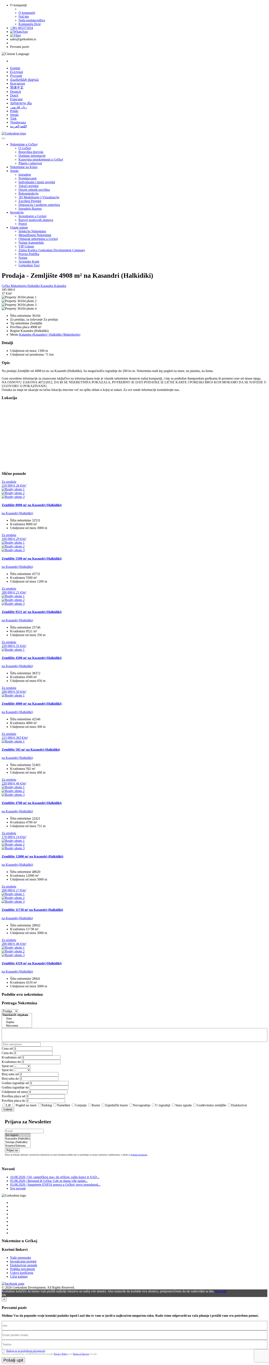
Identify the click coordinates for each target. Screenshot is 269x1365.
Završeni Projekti (29, 201)
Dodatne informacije (32, 155)
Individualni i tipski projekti (36, 182)
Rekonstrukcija (28, 193)
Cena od (7, 1048)
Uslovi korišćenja (21, 1273)
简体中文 (17, 87)
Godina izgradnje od (15, 1083)
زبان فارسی (18, 107)
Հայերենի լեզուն (24, 79)
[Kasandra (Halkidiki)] (17, 1139)
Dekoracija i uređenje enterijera (39, 205)
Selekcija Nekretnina (32, 231)
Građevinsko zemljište (211, 1105)
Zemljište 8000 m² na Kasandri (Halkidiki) (32, 505)
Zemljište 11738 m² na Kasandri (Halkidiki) (32, 910)
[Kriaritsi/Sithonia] (17, 1146)
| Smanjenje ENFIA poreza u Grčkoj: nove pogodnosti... (55, 1184)
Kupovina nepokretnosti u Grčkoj (40, 159)
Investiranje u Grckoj (32, 216)
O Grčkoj (24, 148)
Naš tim (23, 16)
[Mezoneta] (17, 1026)
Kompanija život (29, 24)
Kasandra (47, 286)
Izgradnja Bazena (30, 208)
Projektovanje (27, 178)
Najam (22, 257)
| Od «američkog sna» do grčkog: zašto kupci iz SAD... (54, 1177)
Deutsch (15, 91)
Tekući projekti (28, 186)
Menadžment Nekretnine (34, 235)
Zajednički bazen (116, 1105)
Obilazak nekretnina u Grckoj (38, 239)
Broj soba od (10, 1074)
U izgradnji (162, 1105)
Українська (18, 122)
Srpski (14, 115)
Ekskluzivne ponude (23, 1265)
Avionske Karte (28, 261)
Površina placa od (13, 1096)
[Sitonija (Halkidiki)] (17, 1142)
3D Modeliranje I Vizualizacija (38, 197)
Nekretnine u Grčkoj (23, 144)
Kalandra (60, 286)
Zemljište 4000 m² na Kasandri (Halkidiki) (32, 703)
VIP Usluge (26, 246)
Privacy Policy (61, 1354)
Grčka (6, 286)
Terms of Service (81, 1354)
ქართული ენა (21, 103)
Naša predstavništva (31, 20)
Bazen (96, 1105)
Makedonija (19, 286)
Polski (14, 111)
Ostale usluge (19, 227)
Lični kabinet (19, 1276)
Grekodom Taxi (29, 265)
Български (17, 83)
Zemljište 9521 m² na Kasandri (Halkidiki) (32, 612)
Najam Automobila (31, 242)
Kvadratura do (11, 1062)
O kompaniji (26, 12)
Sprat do (7, 1070)
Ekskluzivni (239, 1105)
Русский (16, 75)
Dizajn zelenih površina (34, 189)
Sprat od (7, 1066)
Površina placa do (13, 1100)
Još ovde (221, 1291)
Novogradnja (141, 1105)
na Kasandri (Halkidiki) (17, 513)
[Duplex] (17, 1022)
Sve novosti (18, 1188)
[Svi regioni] (17, 1135)
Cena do (7, 1053)
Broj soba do (10, 1078)
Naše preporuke (20, 1257)
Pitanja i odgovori (30, 163)
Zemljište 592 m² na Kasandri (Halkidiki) (31, 749)
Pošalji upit (13, 1360)
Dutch (14, 95)
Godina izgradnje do (15, 1087)
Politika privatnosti (139, 1155)
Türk (13, 118)
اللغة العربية (18, 126)
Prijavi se (12, 1150)
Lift (8, 1105)
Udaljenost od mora (15, 1092)
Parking (47, 1105)
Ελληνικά (16, 72)
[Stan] (17, 1018)
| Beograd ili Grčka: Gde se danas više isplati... (49, 1181)
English (15, 68)
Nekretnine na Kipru (23, 167)
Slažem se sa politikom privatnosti (25, 1350)
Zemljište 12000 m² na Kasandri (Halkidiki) (32, 856)
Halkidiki (34, 286)
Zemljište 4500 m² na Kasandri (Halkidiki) (32, 658)
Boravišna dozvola (30, 152)
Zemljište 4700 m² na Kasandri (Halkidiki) (32, 803)
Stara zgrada (183, 1105)
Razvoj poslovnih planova (35, 220)
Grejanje (81, 1105)
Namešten (63, 1105)
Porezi (22, 223)
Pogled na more (26, 1105)
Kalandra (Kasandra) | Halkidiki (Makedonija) (49, 334)
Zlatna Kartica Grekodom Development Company (51, 250)
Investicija (17, 212)
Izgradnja (24, 174)
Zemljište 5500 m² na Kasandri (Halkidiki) (32, 558)
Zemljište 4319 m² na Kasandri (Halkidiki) (32, 963)
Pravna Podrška (28, 254)
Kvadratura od (11, 1057)
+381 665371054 (21, 28)
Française (16, 99)
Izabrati (7, 1109)
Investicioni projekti (23, 1261)
